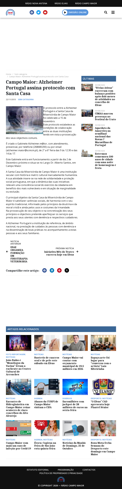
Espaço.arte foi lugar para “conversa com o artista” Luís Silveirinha (101, 363)
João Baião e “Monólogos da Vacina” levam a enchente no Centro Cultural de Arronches (18, 367)
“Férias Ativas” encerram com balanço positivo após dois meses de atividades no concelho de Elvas (105, 96)
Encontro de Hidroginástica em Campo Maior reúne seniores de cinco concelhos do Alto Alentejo (18, 408)
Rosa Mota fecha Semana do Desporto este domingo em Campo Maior (103, 448)
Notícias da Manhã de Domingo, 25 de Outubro (74, 445)
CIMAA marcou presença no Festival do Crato (105, 116)
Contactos (89, 469)
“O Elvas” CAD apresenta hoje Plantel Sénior (100, 404)
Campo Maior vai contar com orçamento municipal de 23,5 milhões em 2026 (73, 363)
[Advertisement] (61, 40)
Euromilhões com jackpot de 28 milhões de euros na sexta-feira (74, 406)
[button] (65, 12)
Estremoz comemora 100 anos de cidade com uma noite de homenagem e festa (105, 160)
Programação (66, 469)
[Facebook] (32, 12)
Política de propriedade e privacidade (61, 473)
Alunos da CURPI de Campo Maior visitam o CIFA (46, 404)
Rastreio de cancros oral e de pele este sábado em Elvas (46, 360)
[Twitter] (38, 12)
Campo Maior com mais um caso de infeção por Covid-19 (18, 445)
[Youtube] (45, 12)
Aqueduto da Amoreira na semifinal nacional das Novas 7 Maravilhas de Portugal (103, 136)
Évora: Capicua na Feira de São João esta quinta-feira (45, 445)
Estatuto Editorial (38, 469)
